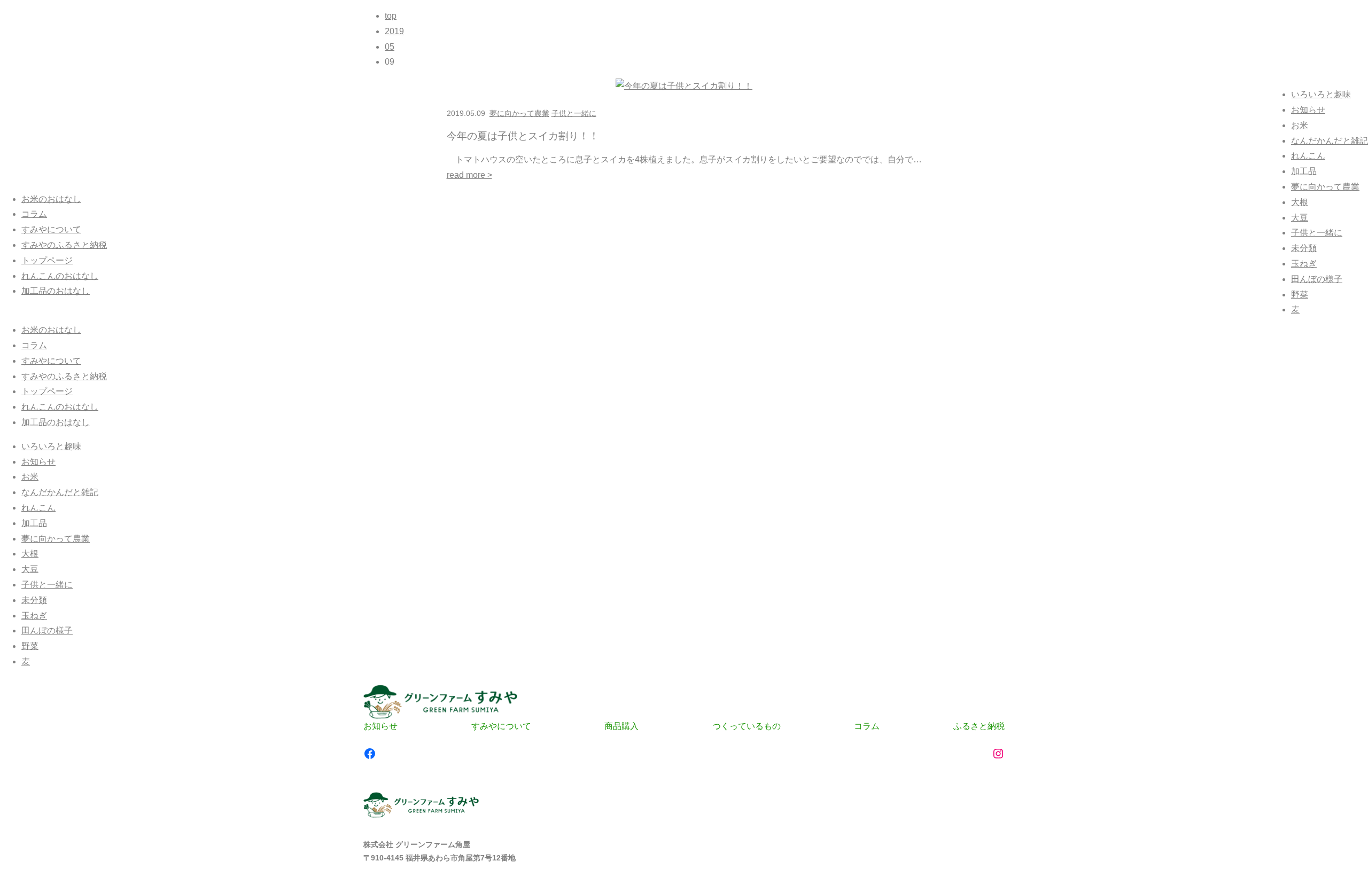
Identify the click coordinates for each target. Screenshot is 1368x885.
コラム (34, 213)
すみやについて (51, 229)
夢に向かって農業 (1325, 186)
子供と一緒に (1316, 232)
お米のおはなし (51, 198)
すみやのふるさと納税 (64, 244)
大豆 (1299, 217)
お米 (1299, 125)
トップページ (47, 260)
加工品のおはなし (55, 290)
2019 (394, 31)
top (391, 15)
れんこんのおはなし (59, 275)
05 (389, 46)
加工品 (1304, 171)
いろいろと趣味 (1321, 94)
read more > (469, 174)
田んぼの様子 (1316, 279)
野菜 (1299, 294)
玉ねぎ (1304, 263)
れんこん (1308, 155)
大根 (1299, 202)
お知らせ (1308, 109)
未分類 (1304, 248)
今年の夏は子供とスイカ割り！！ (523, 136)
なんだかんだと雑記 (1329, 140)
